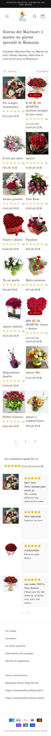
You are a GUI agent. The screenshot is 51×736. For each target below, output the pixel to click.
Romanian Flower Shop (20, 731)
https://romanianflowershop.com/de (24, 697)
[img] (12, 466)
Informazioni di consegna (19, 653)
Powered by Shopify (39, 731)
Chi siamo (10, 631)
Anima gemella (13, 199)
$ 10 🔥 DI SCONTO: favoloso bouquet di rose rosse (37, 109)
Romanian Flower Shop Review (22, 682)
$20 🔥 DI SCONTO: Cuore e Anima (37, 325)
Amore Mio (33, 372)
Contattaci (10, 638)
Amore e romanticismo (35, 419)
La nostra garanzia (15, 645)
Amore (30, 158)
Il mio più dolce (13, 158)
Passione (32, 239)
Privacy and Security (16, 675)
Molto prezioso (35, 280)
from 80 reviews (30, 466)
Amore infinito (12, 326)
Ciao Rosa (32, 199)
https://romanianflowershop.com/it (24, 690)
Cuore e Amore (13, 239)
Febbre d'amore (13, 417)
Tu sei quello (11, 280)
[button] (7, 16)
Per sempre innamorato (10, 105)
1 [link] (16, 441)
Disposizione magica (11, 374)
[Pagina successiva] (35, 441)
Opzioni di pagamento (17, 660)
